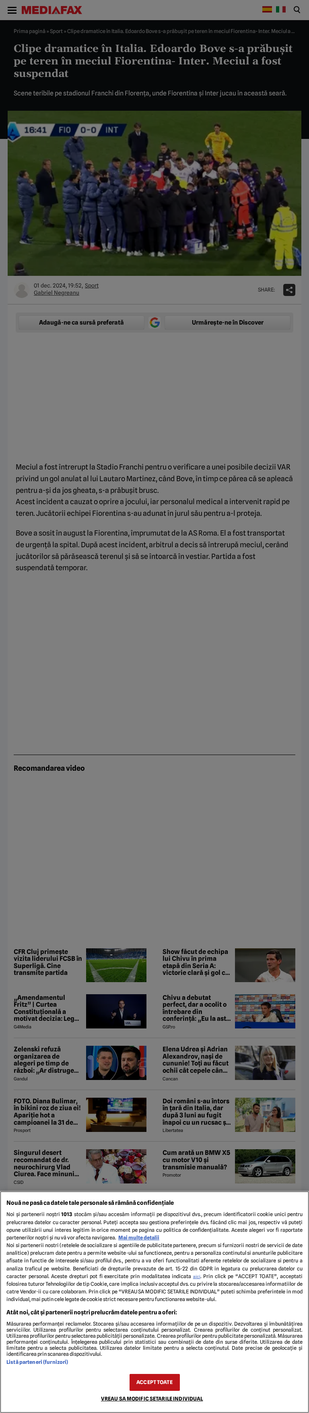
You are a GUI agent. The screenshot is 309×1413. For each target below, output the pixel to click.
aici (196, 1276)
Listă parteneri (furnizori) (37, 1362)
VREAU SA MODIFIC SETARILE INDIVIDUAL (152, 1399)
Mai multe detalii (138, 1238)
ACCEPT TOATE (154, 1382)
